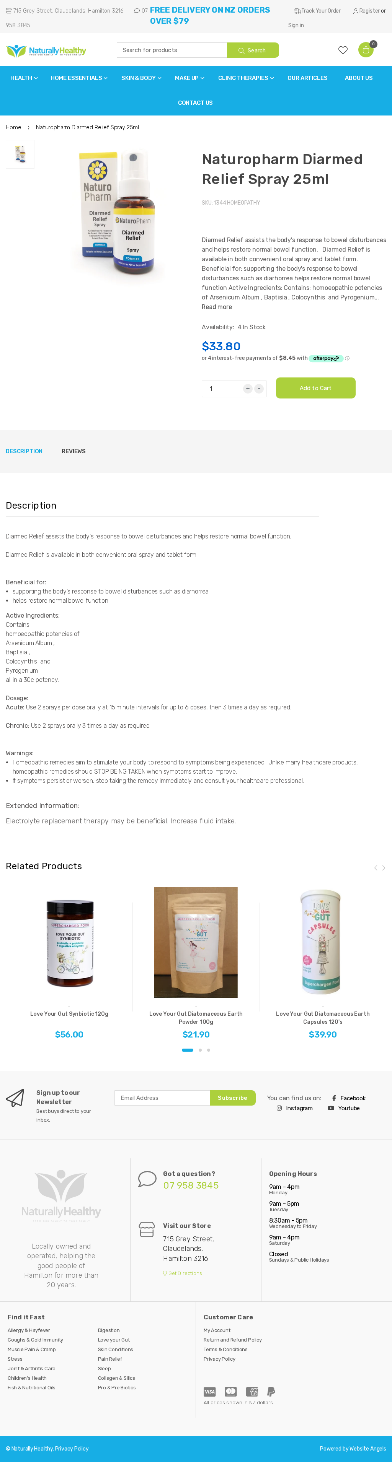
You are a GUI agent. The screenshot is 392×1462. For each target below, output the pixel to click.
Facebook (352, 1098)
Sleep (104, 1368)
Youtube (348, 1108)
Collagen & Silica (117, 1378)
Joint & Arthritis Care (32, 1368)
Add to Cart (316, 388)
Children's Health (27, 1378)
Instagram (299, 1108)
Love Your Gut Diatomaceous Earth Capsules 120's (323, 1018)
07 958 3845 (191, 1185)
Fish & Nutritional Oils (32, 1387)
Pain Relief (110, 1359)
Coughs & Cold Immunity (35, 1340)
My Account (217, 1330)
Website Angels (368, 1449)
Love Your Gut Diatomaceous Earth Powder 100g (196, 1018)
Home (13, 127)
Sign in (296, 25)
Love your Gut (114, 1340)
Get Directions (184, 1273)
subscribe (232, 1097)
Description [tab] (24, 451)
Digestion (109, 1330)
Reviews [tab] (74, 451)
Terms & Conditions (226, 1349)
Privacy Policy (219, 1359)
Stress (15, 1359)
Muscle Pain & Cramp (32, 1349)
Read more (217, 307)
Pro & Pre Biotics (117, 1387)
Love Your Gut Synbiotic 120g (69, 1014)
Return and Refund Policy (233, 1340)
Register (369, 11)
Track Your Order (321, 11)
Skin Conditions (116, 1349)
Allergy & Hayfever (29, 1330)
